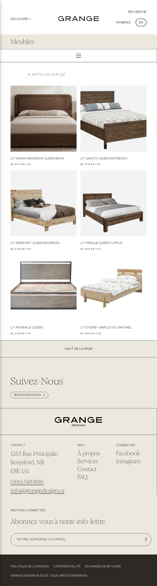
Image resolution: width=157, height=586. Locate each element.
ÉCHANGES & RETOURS (103, 566)
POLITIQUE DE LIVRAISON (30, 566)
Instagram (128, 461)
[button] (123, 22)
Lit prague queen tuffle (101, 243)
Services (87, 461)
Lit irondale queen (27, 327)
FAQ (82, 476)
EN (141, 22)
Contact (87, 469)
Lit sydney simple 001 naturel (106, 327)
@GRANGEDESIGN (27, 395)
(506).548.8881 (27, 481)
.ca (61, 490)
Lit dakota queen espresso (103, 158)
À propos (88, 453)
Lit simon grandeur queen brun (37, 158)
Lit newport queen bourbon (35, 243)
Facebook (128, 453)
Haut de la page (78, 348)
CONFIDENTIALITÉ (67, 566)
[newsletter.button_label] (145, 539)
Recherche (137, 12)
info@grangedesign (34, 490)
